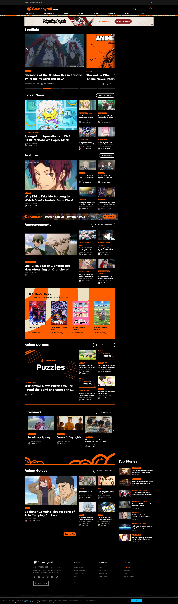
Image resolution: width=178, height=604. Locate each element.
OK (136, 600)
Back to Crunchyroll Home (33, 2)
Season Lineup (49, 13)
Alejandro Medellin (34, 520)
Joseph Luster (32, 145)
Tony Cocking (32, 205)
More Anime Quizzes (105, 345)
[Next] (112, 62)
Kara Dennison (86, 148)
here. (62, 602)
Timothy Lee (86, 497)
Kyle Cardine (86, 280)
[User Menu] (150, 2)
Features (66, 13)
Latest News (30, 13)
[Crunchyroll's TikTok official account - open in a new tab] (52, 577)
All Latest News (106, 95)
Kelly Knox (85, 208)
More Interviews (106, 412)
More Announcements (104, 224)
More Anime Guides (105, 470)
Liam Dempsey (106, 148)
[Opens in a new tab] (89, 21)
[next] (113, 315)
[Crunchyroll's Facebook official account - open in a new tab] (39, 577)
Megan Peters (109, 84)
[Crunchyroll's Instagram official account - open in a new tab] (43, 577)
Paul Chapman (105, 122)
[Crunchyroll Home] (43, 563)
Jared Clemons (106, 398)
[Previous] (27, 62)
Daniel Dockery (49, 83)
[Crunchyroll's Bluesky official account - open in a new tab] (57, 577)
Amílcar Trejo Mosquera (86, 372)
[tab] (33, 89)
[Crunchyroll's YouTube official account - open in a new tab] (34, 577)
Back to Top (70, 534)
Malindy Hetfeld (106, 182)
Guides (96, 13)
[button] (41, 583)
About (142, 13)
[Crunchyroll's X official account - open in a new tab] (48, 577)
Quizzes (81, 13)
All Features (108, 155)
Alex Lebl (34, 443)
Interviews (111, 13)
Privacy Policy (28, 602)
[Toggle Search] (150, 9)
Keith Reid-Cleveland (85, 524)
